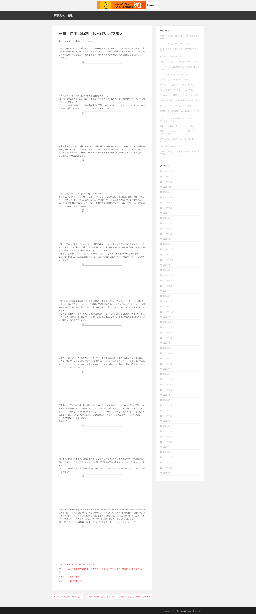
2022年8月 (167, 395)
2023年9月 (167, 327)
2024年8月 (167, 270)
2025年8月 (167, 207)
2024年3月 (167, 296)
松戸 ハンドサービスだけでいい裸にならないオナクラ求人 (179, 132)
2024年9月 (167, 265)
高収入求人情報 (63, 15)
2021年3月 (167, 452)
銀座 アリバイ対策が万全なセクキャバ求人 (77, 564)
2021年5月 (167, 441)
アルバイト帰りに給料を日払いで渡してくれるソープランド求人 (179, 119)
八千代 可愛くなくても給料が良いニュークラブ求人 (179, 152)
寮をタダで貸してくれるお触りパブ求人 (177, 90)
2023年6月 (167, 343)
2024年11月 (168, 254)
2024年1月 (167, 306)
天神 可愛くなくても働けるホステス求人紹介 (179, 61)
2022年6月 (167, 405)
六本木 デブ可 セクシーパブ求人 (175, 43)
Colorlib (183, 611)
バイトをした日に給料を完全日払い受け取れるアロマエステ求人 (179, 67)
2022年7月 (167, 400)
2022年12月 (168, 374)
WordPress (200, 611)
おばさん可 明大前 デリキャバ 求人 (175, 74)
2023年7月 (167, 337)
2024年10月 (168, 259)
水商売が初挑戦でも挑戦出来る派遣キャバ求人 (179, 100)
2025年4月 (167, 228)
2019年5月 (167, 473)
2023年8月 (167, 332)
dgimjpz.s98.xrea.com (86, 41)
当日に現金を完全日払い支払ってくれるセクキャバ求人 (179, 37)
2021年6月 (167, 436)
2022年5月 (167, 410)
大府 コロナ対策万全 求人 (71, 581)
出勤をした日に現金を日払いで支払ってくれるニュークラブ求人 (179, 111)
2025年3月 (167, 233)
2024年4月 (167, 291)
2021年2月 (167, 457)
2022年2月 (167, 426)
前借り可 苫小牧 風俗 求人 (171, 56)
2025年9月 (167, 202)
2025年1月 (167, 244)
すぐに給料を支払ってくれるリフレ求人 (177, 84)
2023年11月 (168, 317)
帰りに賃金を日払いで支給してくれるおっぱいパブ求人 (179, 139)
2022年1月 (167, 431)
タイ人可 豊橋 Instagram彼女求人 (175, 105)
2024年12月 (168, 249)
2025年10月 (168, 197)
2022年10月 (168, 384)
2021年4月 (167, 447)
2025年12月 (168, 187)
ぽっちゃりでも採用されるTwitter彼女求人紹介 (180, 95)
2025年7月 (167, 213)
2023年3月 (167, 358)
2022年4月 (167, 415)
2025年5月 (167, 223)
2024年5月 (167, 285)
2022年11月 (168, 379)
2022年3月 (167, 421)
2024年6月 (167, 280)
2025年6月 (167, 218)
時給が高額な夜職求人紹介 (171, 146)
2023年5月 (167, 348)
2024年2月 (167, 301)
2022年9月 (167, 389)
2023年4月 (167, 353)
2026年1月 (167, 181)
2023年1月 (167, 369)
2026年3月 (167, 171)
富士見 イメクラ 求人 (69, 576)
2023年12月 (168, 311)
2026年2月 (167, 176)
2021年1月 (167, 462)
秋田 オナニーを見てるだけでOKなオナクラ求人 (179, 49)
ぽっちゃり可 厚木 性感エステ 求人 (175, 79)
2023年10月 (168, 322)
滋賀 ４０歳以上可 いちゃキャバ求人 (177, 126)
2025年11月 (168, 192)
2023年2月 (167, 363)
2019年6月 (167, 467)
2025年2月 (167, 239)
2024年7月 (167, 275)
